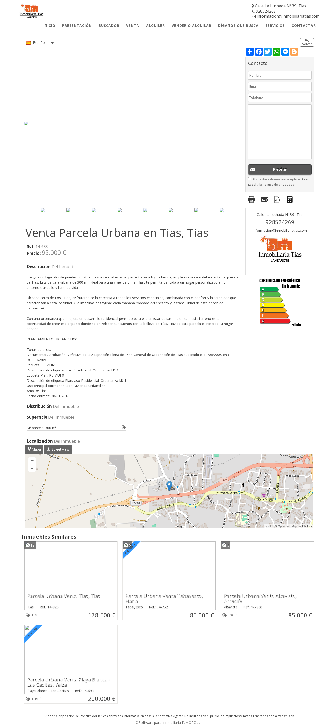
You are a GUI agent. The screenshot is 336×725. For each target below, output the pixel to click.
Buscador (109, 25)
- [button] (32, 468)
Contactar (304, 25)
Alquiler (155, 25)
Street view (60, 449)
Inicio (49, 25)
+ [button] (32, 461)
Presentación (77, 25)
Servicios (275, 25)
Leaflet (269, 526)
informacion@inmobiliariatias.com (287, 16)
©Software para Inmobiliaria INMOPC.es (168, 722)
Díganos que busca (238, 25)
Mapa (36, 449)
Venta (132, 25)
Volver (307, 44)
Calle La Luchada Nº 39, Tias (280, 6)
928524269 (265, 11)
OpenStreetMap (287, 526)
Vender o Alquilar (191, 25)
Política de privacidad (278, 184)
